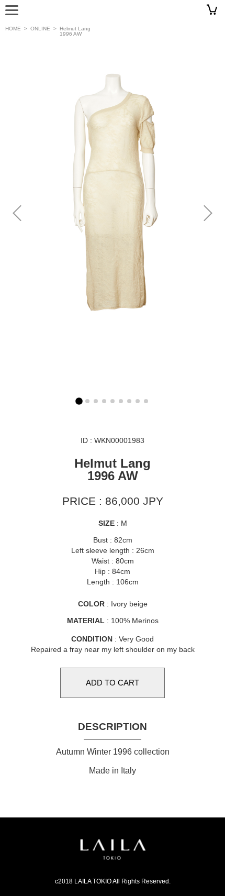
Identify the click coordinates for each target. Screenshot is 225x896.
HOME (13, 28)
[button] (207, 213)
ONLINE (40, 28)
